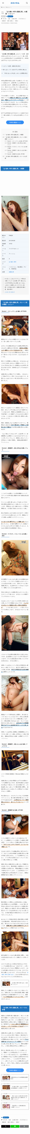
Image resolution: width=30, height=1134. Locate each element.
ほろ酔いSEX (14, 18)
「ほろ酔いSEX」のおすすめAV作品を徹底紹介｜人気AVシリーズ (19, 1087)
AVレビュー (10, 16)
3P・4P (4, 18)
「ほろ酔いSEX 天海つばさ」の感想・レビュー (19, 983)
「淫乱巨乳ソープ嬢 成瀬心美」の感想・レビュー (19, 1106)
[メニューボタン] (3, 3)
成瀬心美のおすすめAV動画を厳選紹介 (19, 1078)
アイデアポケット (22, 18)
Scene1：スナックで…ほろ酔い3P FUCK (17, 141)
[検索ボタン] (27, 3)
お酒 (9, 18)
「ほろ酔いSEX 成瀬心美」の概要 (14, 134)
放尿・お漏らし (10, 20)
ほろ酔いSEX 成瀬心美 (9, 292)
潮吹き (16, 20)
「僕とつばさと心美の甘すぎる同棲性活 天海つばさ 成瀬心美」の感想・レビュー (19, 1097)
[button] (5, 1126)
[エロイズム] (15, 3)
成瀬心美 (3, 20)
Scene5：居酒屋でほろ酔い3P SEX (16, 154)
